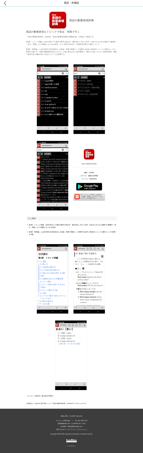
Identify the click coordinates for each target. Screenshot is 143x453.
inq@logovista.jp (81, 429)
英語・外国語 (71, 2)
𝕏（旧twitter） (71, 446)
